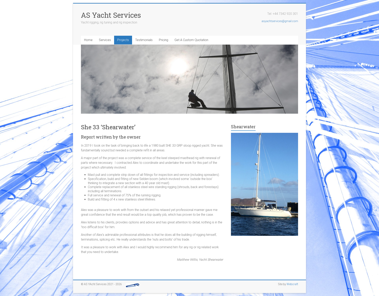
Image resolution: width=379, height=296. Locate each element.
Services (105, 40)
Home (88, 40)
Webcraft (292, 284)
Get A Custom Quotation (191, 40)
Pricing (163, 40)
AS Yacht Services (111, 15)
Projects (123, 40)
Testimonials (144, 40)
